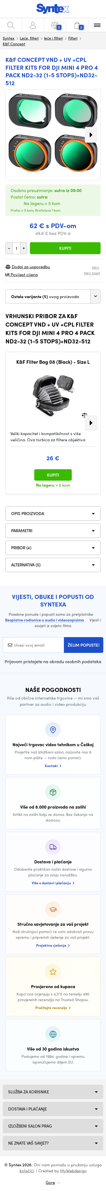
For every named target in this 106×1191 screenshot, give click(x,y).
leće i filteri (53, 38)
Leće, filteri (29, 38)
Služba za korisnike (28, 1092)
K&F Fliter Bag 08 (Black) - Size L (53, 362)
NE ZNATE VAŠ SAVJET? (28, 1143)
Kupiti (65, 248)
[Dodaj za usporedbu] (85, 415)
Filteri (72, 38)
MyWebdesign (73, 1171)
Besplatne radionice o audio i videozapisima (44, 619)
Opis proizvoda (27, 513)
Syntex (8, 38)
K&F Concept (14, 43)
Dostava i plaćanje (27, 1109)
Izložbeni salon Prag (30, 1126)
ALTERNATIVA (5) (25, 565)
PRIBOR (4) (21, 548)
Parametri (21, 531)
